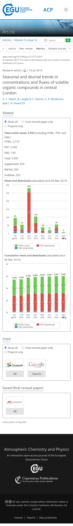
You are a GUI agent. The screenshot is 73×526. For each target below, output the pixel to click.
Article (12, 48)
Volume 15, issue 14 (25, 40)
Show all (13, 121)
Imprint (31, 517)
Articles (7, 40)
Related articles (57, 48)
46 (14, 411)
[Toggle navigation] (65, 9)
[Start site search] (68, 40)
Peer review (26, 48)
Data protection (48, 517)
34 (14, 374)
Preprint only (15, 126)
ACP (48, 9)
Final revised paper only (39, 121)
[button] (45, 40)
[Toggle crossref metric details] (15, 364)
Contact (18, 517)
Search (36, 374)
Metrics (40, 48)
